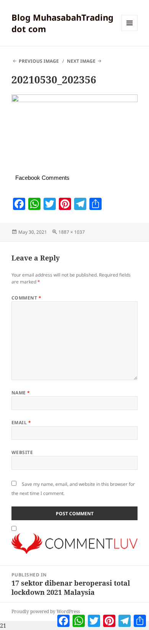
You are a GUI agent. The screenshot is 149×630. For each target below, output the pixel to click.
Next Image (81, 61)
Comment (26, 298)
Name (20, 392)
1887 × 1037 (71, 232)
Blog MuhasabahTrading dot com (62, 22)
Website (22, 452)
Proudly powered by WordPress (45, 611)
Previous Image (39, 61)
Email (21, 422)
